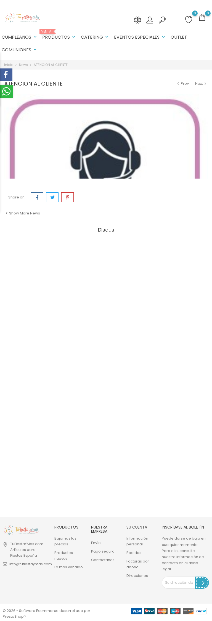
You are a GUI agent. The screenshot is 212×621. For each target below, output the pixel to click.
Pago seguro (103, 551)
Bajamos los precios (65, 541)
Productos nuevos (63, 555)
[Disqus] (106, 304)
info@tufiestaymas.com (30, 564)
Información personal (137, 541)
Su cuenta (136, 527)
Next (201, 83)
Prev (183, 83)
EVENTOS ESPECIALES (140, 37)
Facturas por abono (137, 564)
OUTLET (179, 37)
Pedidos (133, 552)
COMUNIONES (20, 50)
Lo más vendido (68, 567)
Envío (96, 542)
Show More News (22, 213)
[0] (202, 17)
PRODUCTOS (59, 35)
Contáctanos (103, 559)
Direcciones (137, 575)
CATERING (95, 37)
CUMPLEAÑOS (20, 37)
